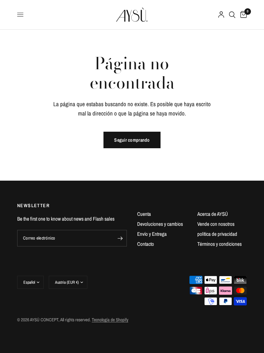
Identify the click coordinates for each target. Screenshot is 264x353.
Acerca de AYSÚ (212, 214)
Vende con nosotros (215, 224)
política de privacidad (217, 234)
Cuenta (144, 214)
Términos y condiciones (219, 244)
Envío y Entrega (152, 234)
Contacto (145, 244)
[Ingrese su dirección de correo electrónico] (120, 238)
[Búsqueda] (232, 14)
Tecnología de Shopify (110, 320)
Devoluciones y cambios (160, 224)
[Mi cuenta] (221, 14)
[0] (242, 14)
